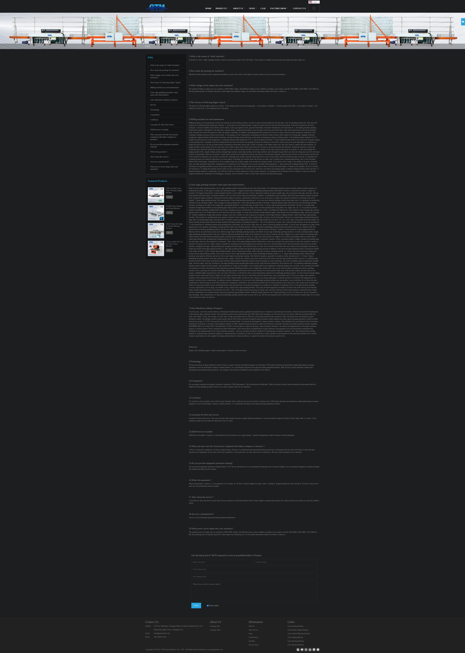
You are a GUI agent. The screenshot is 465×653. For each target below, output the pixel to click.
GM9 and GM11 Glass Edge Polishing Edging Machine (174, 190)
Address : (148, 626)
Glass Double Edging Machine (298, 630)
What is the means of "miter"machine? (165, 65)
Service (153, 105)
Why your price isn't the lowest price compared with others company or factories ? (164, 137)
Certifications (253, 637)
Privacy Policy (254, 645)
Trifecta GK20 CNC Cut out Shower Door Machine (174, 244)
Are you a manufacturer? (159, 162)
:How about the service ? (159, 157)
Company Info (215, 626)
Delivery (252, 626)
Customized (154, 115)
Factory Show (278, 8)
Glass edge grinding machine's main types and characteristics (164, 93)
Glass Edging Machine (295, 637)
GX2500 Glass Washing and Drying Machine (174, 207)
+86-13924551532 (160, 637)
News (252, 8)
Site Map (252, 641)
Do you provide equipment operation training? (164, 145)
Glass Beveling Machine (296, 641)
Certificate (154, 120)
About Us (238, 8)
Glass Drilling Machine (295, 626)
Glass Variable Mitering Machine (299, 633)
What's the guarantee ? (158, 152)
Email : (147, 633)
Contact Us (299, 8)
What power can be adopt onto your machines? (164, 168)
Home (208, 8)
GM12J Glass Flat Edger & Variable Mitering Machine (174, 226)
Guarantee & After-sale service (162, 125)
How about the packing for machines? (164, 70)
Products (221, 8)
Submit (196, 605)
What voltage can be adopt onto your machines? (164, 76)
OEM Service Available (159, 130)
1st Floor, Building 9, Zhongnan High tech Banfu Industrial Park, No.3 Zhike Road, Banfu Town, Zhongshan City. (178, 628)
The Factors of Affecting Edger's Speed (165, 82)
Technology (154, 110)
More (169, 197)
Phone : (148, 637)
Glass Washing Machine (296, 645)
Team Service (253, 630)
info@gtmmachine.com (162, 633)
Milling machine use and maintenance (164, 87)
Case (263, 8)
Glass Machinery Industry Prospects (164, 100)
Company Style (215, 630)
